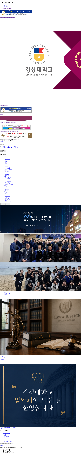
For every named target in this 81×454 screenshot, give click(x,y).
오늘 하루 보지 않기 (5, 140)
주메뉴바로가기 (6, 6)
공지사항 (2, 359)
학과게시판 (2, 356)
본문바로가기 (5, 5)
